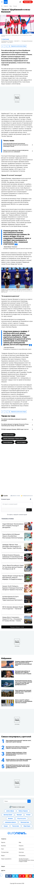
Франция (19, 814)
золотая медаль (21, 442)
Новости (6, 6)
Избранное (6, 658)
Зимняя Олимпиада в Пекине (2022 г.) (14, 438)
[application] (17, 24)
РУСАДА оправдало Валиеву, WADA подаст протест (15, 429)
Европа (3, 842)
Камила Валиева (7, 442)
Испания (10, 818)
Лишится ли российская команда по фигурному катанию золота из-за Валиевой (15, 151)
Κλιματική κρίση (21, 818)
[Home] (1, 6)
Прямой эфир (27, 2)
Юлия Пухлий (6, 39)
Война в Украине (23, 811)
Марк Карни (27, 826)
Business (3, 845)
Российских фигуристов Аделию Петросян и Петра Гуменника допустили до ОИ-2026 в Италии (14, 424)
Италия (28, 814)
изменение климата (10, 822)
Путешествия (4, 852)
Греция (6, 826)
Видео (3, 855)
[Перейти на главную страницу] (6, 2)
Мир (11, 6)
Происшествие (25, 822)
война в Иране (10, 811)
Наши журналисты (6, 858)
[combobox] (17, 801)
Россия (15, 6)
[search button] (29, 801)
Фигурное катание (8, 434)
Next (2, 849)
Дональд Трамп (8, 814)
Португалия (15, 826)
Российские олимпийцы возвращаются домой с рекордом (14, 419)
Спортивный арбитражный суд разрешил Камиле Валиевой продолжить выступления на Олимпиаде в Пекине (15, 145)
